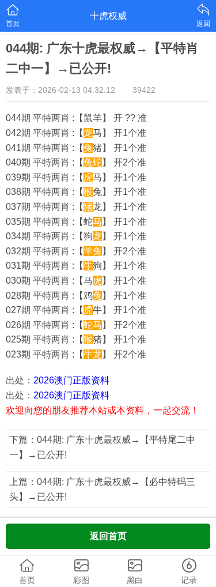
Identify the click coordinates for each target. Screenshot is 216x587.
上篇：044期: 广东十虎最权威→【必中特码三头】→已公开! (102, 489)
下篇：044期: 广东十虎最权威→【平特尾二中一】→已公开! (102, 447)
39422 (144, 90)
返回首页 (108, 536)
